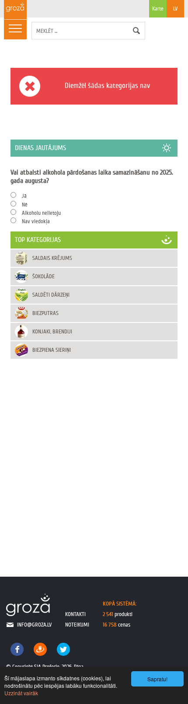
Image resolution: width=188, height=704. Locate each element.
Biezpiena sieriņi (51, 350)
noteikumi (77, 624)
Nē (25, 204)
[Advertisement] (94, 458)
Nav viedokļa (36, 221)
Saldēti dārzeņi (51, 294)
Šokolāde (43, 276)
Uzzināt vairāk (21, 693)
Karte (158, 8)
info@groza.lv (34, 624)
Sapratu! (157, 679)
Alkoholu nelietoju (41, 213)
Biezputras (45, 313)
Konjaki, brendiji (52, 331)
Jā (24, 196)
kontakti (75, 614)
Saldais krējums (52, 258)
